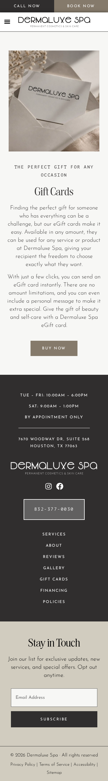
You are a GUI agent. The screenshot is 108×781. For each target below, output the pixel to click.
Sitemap (54, 773)
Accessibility (84, 765)
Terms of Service (54, 765)
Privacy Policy (22, 765)
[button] (7, 21)
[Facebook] (59, 486)
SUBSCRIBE (54, 719)
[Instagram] (48, 486)
